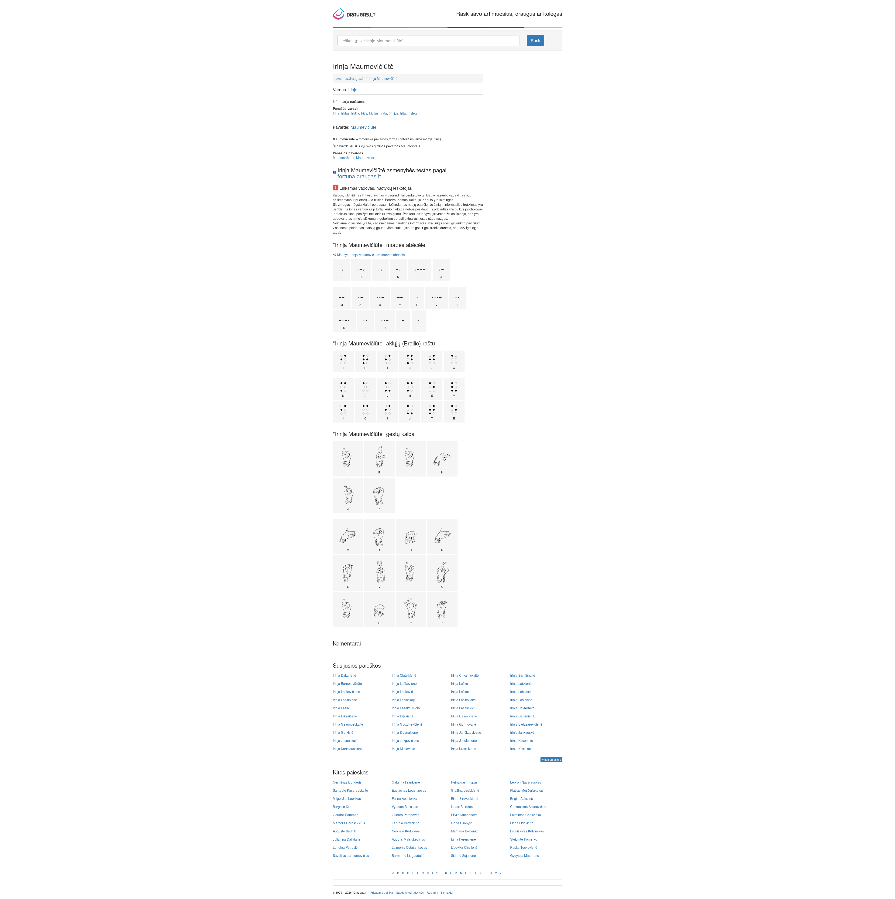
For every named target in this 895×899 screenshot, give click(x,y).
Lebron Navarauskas (525, 782)
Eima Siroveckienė (464, 798)
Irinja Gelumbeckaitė (348, 724)
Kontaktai (447, 892)
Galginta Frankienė (406, 782)
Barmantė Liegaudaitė (408, 855)
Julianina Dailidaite (346, 839)
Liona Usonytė (461, 823)
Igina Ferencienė (463, 839)
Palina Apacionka (404, 798)
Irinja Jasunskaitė (345, 740)
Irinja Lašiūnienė (522, 691)
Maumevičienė (343, 157)
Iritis (364, 113)
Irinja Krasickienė (463, 748)
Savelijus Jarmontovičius (351, 855)
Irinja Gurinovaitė (463, 724)
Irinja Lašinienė (521, 699)
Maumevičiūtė (363, 127)
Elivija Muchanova (464, 814)
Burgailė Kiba (342, 806)
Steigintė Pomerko (523, 839)
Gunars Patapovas (405, 814)
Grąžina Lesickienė (465, 790)
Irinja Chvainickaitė (465, 675)
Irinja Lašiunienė (345, 699)
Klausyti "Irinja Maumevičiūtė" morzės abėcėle (370, 254)
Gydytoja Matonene (524, 855)
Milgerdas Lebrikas (347, 798)
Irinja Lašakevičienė (406, 708)
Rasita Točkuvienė (523, 847)
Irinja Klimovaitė (403, 748)
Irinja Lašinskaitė (463, 699)
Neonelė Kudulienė (406, 831)
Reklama (432, 892)
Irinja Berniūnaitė (522, 675)
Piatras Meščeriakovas (527, 790)
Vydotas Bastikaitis (405, 806)
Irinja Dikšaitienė (345, 716)
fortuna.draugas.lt (359, 176)
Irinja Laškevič (402, 691)
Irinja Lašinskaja (404, 699)
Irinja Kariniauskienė (348, 748)
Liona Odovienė (522, 823)
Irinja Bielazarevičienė (526, 724)
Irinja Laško (459, 683)
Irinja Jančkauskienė (466, 732)
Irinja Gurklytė (343, 732)
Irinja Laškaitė (461, 691)
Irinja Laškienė (521, 683)
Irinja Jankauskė (522, 732)
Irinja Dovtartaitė (522, 708)
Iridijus (374, 113)
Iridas (345, 113)
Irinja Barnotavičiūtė (347, 683)
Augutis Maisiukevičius (408, 839)
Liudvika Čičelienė (464, 847)
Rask (535, 40)
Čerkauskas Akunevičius (528, 806)
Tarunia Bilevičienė (406, 823)
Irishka (412, 113)
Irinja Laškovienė (404, 683)
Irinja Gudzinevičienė (407, 724)
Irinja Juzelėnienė (464, 740)
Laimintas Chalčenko (525, 814)
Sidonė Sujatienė (463, 855)
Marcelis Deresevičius (349, 823)
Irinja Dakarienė (344, 675)
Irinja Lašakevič (462, 708)
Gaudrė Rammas (345, 814)
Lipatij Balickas (462, 806)
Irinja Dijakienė (402, 716)
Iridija (355, 113)
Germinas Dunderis (347, 782)
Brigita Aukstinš (521, 798)
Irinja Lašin (341, 708)
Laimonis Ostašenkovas (409, 847)
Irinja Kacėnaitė (521, 740)
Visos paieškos (551, 759)
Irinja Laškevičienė (346, 691)
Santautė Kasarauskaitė (350, 790)
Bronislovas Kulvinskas (527, 831)
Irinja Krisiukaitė (522, 748)
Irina (336, 113)
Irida (383, 113)
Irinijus (393, 113)
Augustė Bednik (344, 831)
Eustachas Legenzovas (409, 790)
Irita (403, 113)
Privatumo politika (381, 892)
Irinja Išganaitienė (405, 732)
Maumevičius (365, 157)
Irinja (352, 89)
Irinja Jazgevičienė (405, 740)
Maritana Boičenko (464, 831)
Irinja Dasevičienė (464, 716)
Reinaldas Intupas (464, 782)
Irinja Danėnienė (522, 716)
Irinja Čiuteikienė (404, 675)
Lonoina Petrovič (345, 847)
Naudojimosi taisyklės (410, 892)
